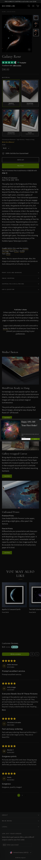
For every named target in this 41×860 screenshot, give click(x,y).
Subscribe (35, 438)
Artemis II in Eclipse (16, 855)
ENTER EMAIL (23, 437)
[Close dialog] (40, 419)
